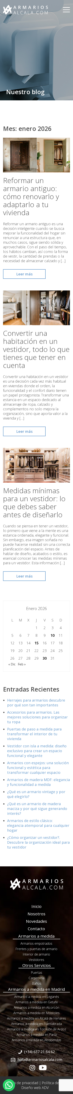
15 (36, 643)
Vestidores (36, 960)
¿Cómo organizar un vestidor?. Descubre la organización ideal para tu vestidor (38, 842)
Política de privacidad (21, 1082)
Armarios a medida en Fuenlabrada (36, 1024)
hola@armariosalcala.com (39, 1059)
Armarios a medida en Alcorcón (36, 1007)
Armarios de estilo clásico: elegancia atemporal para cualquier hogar (38, 825)
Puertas (36, 972)
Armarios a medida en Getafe (36, 1002)
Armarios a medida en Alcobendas (36, 1040)
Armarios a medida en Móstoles (36, 1013)
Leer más (24, 274)
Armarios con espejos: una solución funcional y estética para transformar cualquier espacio (38, 767)
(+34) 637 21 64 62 (39, 1051)
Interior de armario (36, 954)
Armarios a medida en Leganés (36, 996)
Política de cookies (57, 1082)
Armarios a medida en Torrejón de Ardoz (36, 1029)
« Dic (11, 664)
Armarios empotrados (36, 943)
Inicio (36, 906)
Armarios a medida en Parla (37, 1034)
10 (52, 635)
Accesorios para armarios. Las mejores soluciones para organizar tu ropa (37, 717)
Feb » (22, 664)
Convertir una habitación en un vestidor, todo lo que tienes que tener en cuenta (36, 349)
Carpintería (36, 978)
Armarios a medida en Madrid (36, 989)
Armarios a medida (36, 936)
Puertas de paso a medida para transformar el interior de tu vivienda (34, 734)
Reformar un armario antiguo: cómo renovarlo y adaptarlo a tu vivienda (31, 196)
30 (45, 658)
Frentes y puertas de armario (36, 949)
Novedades (36, 921)
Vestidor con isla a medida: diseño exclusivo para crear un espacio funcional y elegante (37, 751)
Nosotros (36, 914)
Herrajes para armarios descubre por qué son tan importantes (36, 702)
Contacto (36, 928)
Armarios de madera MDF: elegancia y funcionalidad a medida (38, 782)
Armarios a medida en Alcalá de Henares (36, 1018)
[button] (9, 1085)
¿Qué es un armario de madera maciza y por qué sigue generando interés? (37, 808)
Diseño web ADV (35, 1087)
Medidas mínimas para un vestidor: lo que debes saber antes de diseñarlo (34, 502)
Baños (36, 983)
